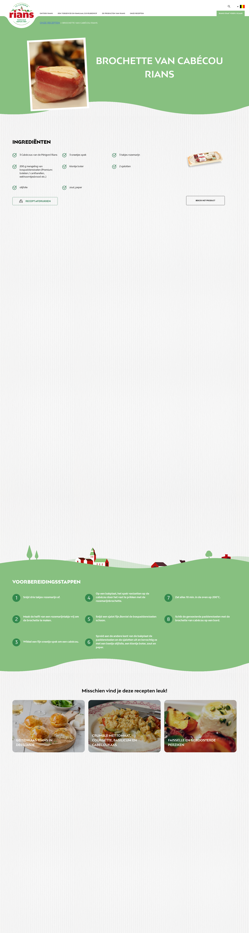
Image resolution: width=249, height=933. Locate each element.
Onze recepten (137, 13)
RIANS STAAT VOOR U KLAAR (231, 13)
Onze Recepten (50, 22)
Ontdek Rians (46, 13)
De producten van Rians (113, 13)
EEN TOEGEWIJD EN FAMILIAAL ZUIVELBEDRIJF (77, 13)
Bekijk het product (205, 200)
